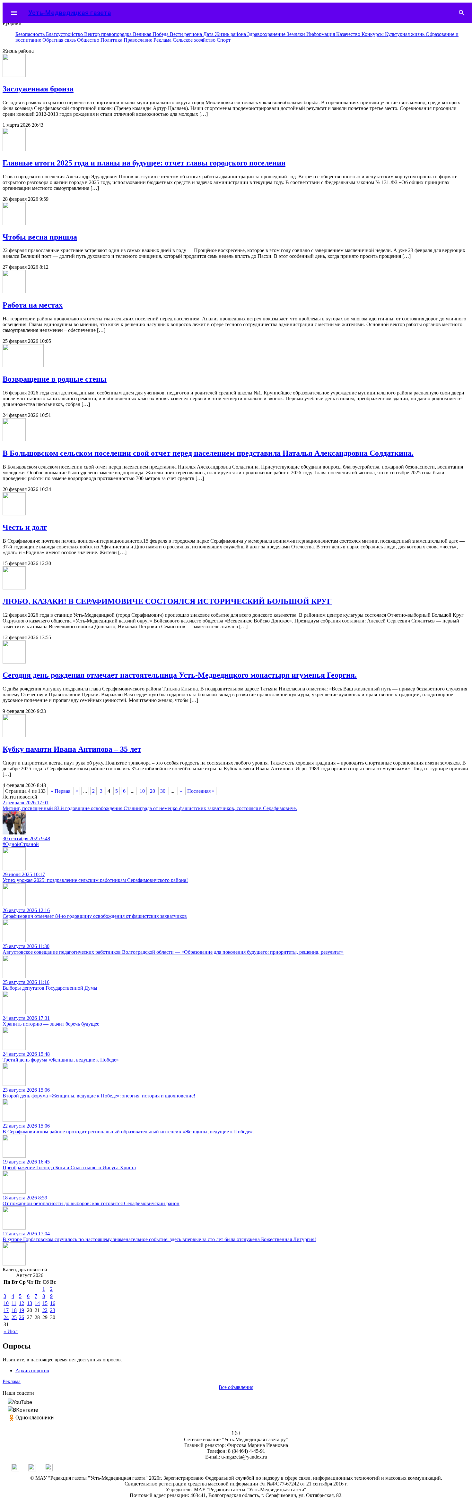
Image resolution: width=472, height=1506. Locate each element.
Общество (89, 40)
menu (14, 13)
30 (162, 791)
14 (37, 1303)
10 (142, 791)
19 (21, 1310)
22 (45, 1310)
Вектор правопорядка (108, 34)
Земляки (296, 34)
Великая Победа (151, 34)
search (462, 13)
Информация (321, 34)
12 (21, 1303)
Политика (112, 40)
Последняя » (200, 791)
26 (21, 1317)
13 (29, 1303)
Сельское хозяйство (195, 40)
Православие (138, 40)
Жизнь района (231, 34)
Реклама (163, 40)
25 (14, 1317)
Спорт (224, 40)
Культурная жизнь (405, 34)
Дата (209, 34)
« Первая (60, 791)
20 (152, 791)
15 (45, 1303)
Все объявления (236, 1387)
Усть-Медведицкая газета (69, 13)
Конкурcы (373, 34)
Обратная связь (59, 40)
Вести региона (186, 34)
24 (6, 1317)
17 (6, 1310)
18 (14, 1310)
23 (52, 1310)
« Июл (11, 1331)
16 (52, 1303)
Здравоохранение (267, 34)
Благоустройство (65, 34)
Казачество (349, 34)
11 (14, 1303)
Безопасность (30, 34)
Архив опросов (32, 1370)
